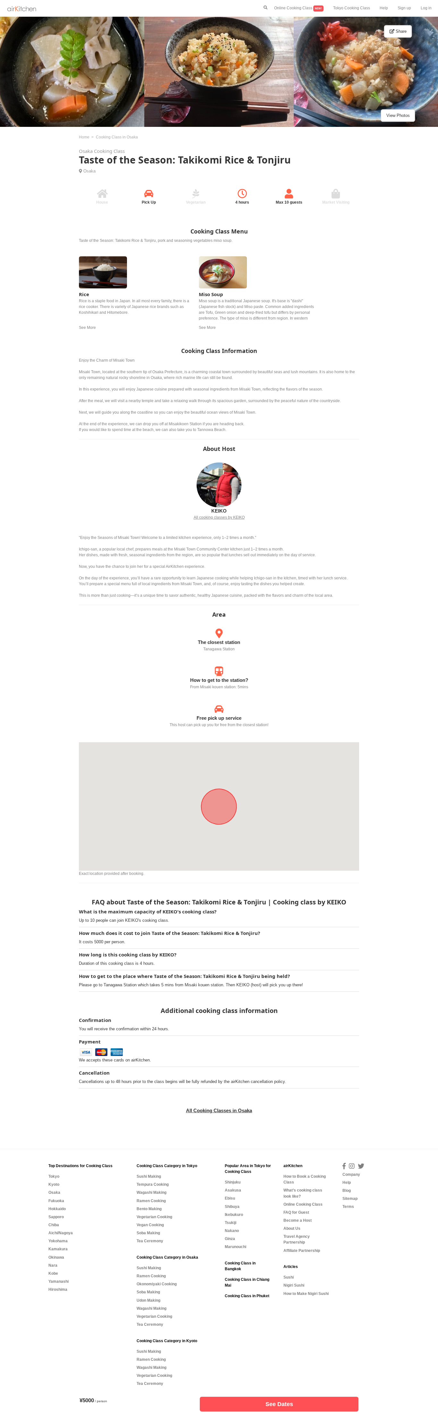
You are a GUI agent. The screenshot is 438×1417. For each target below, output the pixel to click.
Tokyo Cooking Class (351, 8)
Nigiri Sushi (293, 1285)
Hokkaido (57, 1209)
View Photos (398, 115)
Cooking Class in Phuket (247, 1296)
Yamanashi (58, 1281)
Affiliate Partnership (301, 1250)
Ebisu (230, 1198)
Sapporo (56, 1217)
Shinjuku (232, 1182)
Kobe (53, 1273)
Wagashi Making (151, 1192)
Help (384, 8)
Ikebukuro (234, 1214)
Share (400, 31)
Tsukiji (230, 1222)
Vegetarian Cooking (154, 1217)
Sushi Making (149, 1176)
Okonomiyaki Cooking (157, 1284)
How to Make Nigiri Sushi (306, 1293)
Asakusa (233, 1190)
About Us (291, 1228)
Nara (52, 1265)
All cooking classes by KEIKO (219, 517)
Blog (346, 1190)
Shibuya (232, 1206)
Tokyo (53, 1176)
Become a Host (297, 1220)
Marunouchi (235, 1247)
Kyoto (53, 1184)
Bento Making (149, 1209)
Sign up (404, 8)
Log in (426, 8)
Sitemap (350, 1198)
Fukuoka (56, 1201)
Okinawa (56, 1257)
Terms (348, 1206)
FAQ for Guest (296, 1212)
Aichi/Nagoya (60, 1233)
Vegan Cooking (150, 1225)
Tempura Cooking (153, 1184)
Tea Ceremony (150, 1241)
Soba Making (148, 1233)
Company (351, 1174)
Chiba (53, 1225)
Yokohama (58, 1241)
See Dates (279, 1404)
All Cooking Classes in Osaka (219, 1110)
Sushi (288, 1277)
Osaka (89, 171)
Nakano (232, 1230)
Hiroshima (57, 1289)
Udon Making (148, 1300)
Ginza (230, 1239)
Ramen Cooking (151, 1201)
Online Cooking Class (298, 8)
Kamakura (58, 1249)
